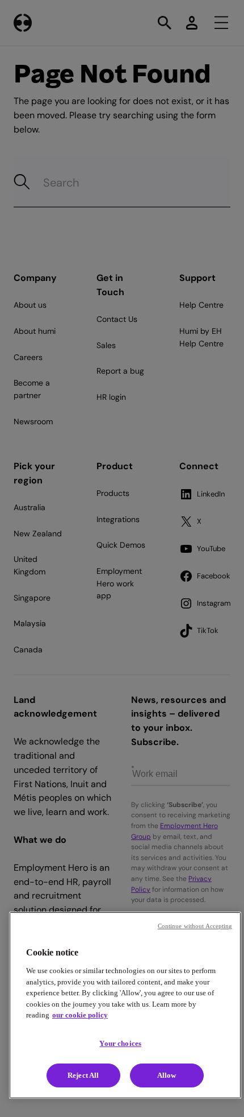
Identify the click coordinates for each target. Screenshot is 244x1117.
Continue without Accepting (195, 925)
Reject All (83, 1075)
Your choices (120, 1043)
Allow (166, 1075)
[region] (125, 1005)
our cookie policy (80, 1015)
